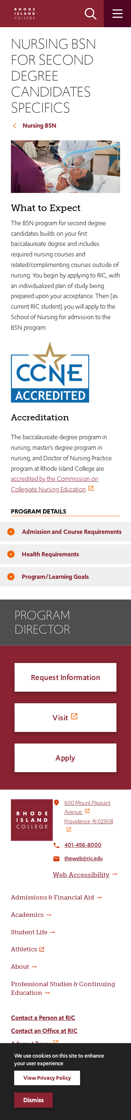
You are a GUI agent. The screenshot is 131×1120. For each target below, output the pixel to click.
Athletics (24, 949)
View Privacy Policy (47, 1078)
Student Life (29, 932)
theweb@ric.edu (83, 858)
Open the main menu (117, 13)
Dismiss (33, 1100)
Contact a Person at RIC (43, 1017)
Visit (60, 717)
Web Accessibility (81, 875)
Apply (65, 758)
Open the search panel (91, 13)
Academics (27, 914)
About (20, 966)
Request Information (65, 677)
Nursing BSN (39, 125)
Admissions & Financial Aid (52, 897)
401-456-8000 (83, 845)
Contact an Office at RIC (44, 1030)
